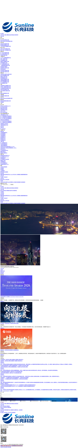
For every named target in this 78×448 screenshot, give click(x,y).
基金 (5, 190)
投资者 (1, 180)
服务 (3, 193)
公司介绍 (2, 34)
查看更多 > (2, 301)
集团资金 (15, 190)
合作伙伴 (2, 175)
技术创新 (2, 173)
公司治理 (14, 182)
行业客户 (2, 198)
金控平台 (11, 190)
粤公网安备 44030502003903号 (17, 445)
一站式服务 (20, 409)
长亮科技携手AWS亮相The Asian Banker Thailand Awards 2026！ (12, 296)
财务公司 (2, 407)
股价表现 (5, 182)
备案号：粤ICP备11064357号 (5, 445)
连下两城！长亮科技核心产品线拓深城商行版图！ (9, 323)
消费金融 (8, 190)
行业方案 (2, 36)
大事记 (5, 34)
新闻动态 (13, 34)
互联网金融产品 (7, 409)
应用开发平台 (7, 174)
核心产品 (2, 409)
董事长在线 (9, 34)
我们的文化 (2, 179)
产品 (1, 193)
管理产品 (16, 409)
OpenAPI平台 (12, 174)
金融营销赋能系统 (24, 174)
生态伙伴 (5, 198)
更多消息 (2, 411)
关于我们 (2, 33)
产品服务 (2, 102)
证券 (3, 190)
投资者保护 (23, 182)
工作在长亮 (7, 179)
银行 (1, 190)
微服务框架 (2, 174)
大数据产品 (12, 409)
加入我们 (2, 412)
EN (1, 185)
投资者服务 (19, 182)
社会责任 (5, 412)
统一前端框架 (17, 174)
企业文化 (2, 178)
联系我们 (16, 34)
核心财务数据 (10, 182)
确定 (1, 397)
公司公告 (2, 182)
